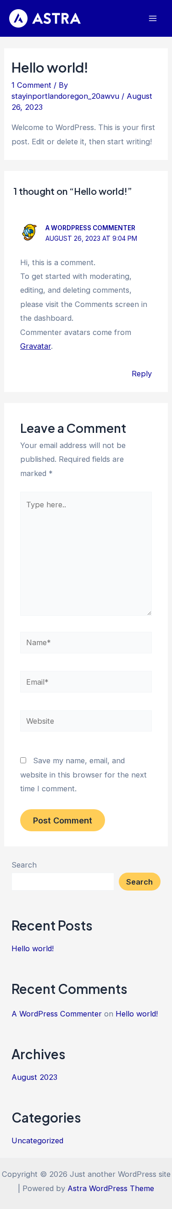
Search (24, 864)
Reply (142, 373)
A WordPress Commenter (90, 228)
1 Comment (31, 85)
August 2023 (34, 1077)
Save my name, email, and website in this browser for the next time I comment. (83, 774)
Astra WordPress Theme (110, 1188)
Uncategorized (37, 1140)
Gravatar (35, 346)
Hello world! (32, 948)
